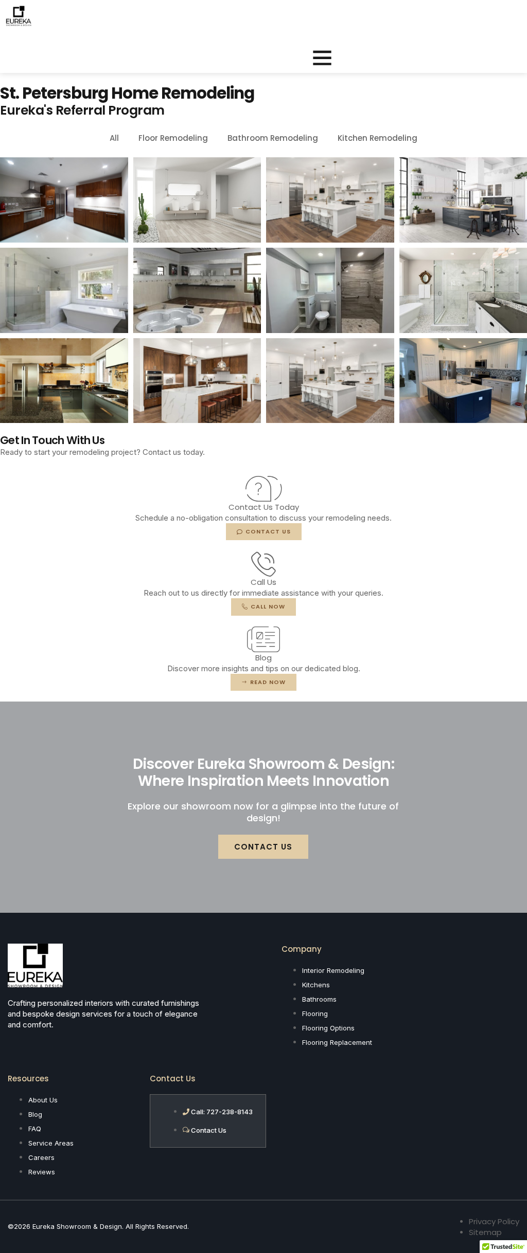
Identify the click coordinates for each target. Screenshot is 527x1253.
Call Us (263, 582)
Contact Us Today (264, 507)
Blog (263, 657)
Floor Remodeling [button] (173, 138)
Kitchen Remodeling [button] (377, 138)
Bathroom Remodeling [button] (272, 138)
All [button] (114, 138)
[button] (322, 57)
